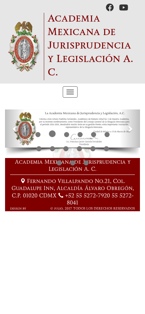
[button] (15, 128)
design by (18, 208)
